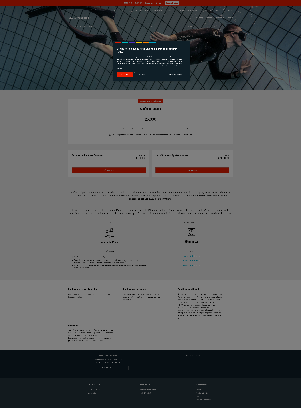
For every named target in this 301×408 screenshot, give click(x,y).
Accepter (124, 74)
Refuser (142, 74)
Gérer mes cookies (175, 74)
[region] (151, 61)
